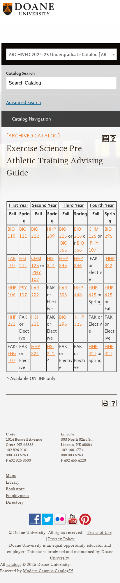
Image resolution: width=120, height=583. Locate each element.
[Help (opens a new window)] (113, 138)
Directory (15, 502)
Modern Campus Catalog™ (48, 570)
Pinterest (85, 519)
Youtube (72, 519)
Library (13, 482)
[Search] (111, 83)
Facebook (35, 519)
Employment (17, 495)
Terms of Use (99, 532)
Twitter (47, 519)
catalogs (13, 564)
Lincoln (67, 434)
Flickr (60, 519)
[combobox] (61, 54)
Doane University (28, 11)
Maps (11, 475)
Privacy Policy (61, 539)
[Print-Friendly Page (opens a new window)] (105, 138)
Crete (10, 434)
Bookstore (15, 489)
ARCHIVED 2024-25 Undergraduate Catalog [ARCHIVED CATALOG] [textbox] (63, 54)
